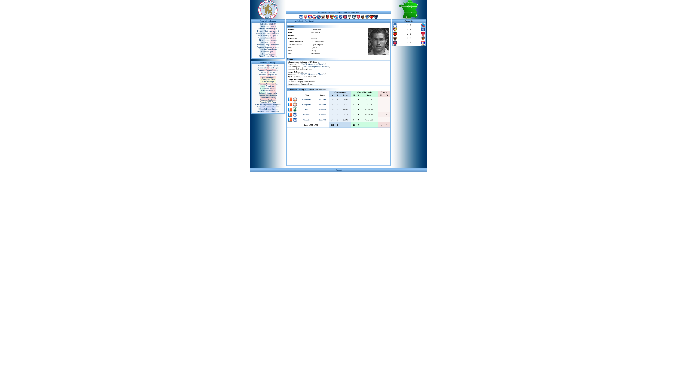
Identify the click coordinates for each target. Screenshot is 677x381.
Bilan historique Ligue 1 (268, 35)
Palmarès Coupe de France (268, 45)
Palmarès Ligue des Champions (268, 104)
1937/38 (307, 66)
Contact (339, 170)
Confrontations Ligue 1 (267, 38)
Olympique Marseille (316, 64)
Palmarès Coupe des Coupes (268, 107)
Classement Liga (268, 79)
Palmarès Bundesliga (268, 100)
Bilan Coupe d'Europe (268, 56)
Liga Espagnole (268, 77)
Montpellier (306, 99)
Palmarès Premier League (268, 70)
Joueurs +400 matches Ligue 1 (268, 33)
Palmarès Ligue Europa (267, 109)
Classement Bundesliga (268, 97)
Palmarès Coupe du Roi (267, 84)
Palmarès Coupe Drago (268, 49)
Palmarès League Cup (268, 75)
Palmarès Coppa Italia (268, 93)
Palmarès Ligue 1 (268, 42)
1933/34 (322, 99)
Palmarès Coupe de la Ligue (268, 47)
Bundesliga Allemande (268, 95)
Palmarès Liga (268, 81)
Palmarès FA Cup (268, 72)
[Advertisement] (338, 5)
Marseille (306, 115)
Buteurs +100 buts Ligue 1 (268, 31)
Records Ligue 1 (268, 51)
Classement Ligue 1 (268, 26)
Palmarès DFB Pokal (268, 102)
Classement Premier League (268, 68)
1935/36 (322, 109)
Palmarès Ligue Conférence (268, 111)
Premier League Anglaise (268, 65)
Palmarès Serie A (268, 91)
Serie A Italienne (268, 86)
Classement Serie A (268, 88)
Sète (306, 109)
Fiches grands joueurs (268, 40)
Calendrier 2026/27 (268, 24)
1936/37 (303, 64)
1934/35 (322, 104)
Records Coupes (268, 54)
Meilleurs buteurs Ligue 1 (268, 29)
